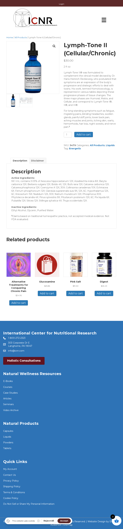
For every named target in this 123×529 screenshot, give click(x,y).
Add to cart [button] (18, 302)
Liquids (110, 145)
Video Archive (11, 410)
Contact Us (9, 475)
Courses (7, 387)
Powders (8, 442)
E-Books (8, 381)
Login (61, 4)
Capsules (8, 431)
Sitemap (68, 524)
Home (9, 37)
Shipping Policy (11, 486)
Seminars (8, 404)
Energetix (75, 148)
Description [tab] (20, 160)
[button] (54, 46)
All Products (21, 37)
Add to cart (83, 134)
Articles (7, 398)
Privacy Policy (11, 480)
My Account (10, 469)
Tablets (7, 448)
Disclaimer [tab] (37, 160)
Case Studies (10, 392)
